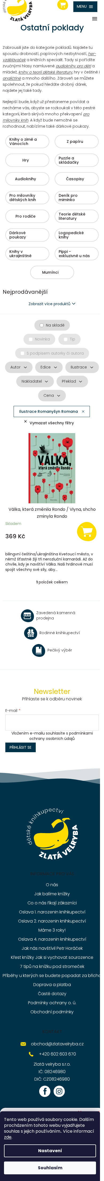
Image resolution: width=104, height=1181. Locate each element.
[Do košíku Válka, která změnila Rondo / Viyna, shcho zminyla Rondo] (86, 531)
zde (7, 1137)
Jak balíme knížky (52, 894)
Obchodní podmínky (52, 1012)
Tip (72, 339)
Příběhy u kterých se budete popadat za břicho (52, 975)
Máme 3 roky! (52, 930)
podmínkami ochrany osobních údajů (61, 736)
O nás (52, 885)
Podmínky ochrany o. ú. (52, 1003)
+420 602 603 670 (57, 1054)
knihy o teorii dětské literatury (45, 72)
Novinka (42, 339)
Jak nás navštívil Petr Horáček (52, 948)
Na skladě (55, 325)
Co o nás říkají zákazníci (52, 903)
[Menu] (85, 6)
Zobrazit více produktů (49, 304)
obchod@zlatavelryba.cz (57, 1044)
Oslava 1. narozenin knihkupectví (52, 912)
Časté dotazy (52, 994)
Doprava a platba (52, 985)
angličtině (12, 78)
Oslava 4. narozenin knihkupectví (52, 939)
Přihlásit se (20, 747)
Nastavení (50, 1151)
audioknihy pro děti (73, 66)
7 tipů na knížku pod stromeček (52, 966)
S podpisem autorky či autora (55, 353)
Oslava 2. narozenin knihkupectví (52, 921)
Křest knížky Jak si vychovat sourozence (52, 957)
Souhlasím (50, 1168)
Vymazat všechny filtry (52, 423)
